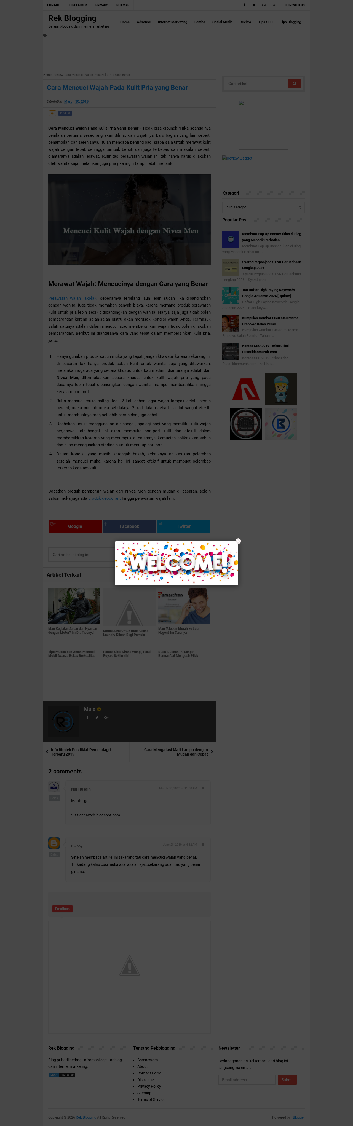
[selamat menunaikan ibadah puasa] (176, 563)
